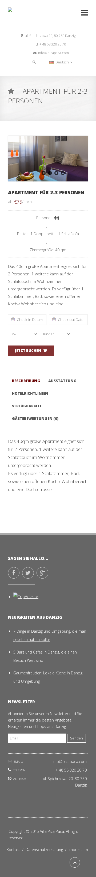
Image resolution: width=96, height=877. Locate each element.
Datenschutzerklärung (47, 849)
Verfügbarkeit (27, 406)
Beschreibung (26, 380)
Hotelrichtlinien (30, 393)
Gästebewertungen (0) (35, 418)
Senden (76, 738)
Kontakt (16, 849)
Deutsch (62, 62)
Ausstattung (62, 380)
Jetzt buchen (28, 350)
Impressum (78, 849)
